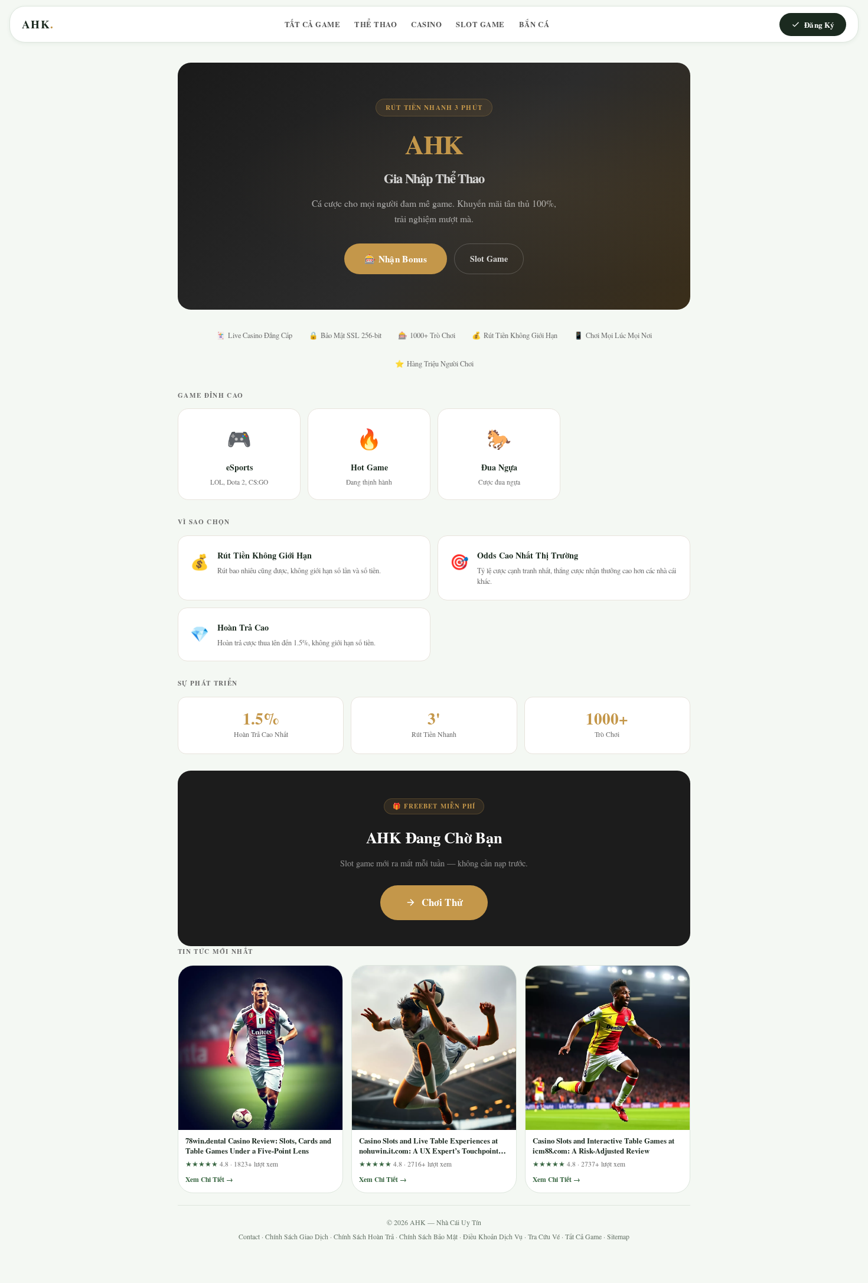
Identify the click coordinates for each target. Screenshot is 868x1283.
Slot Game (480, 24)
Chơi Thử (443, 902)
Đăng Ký (819, 24)
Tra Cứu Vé (544, 1236)
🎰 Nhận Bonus (395, 258)
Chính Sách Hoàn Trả (364, 1236)
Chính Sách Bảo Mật (428, 1236)
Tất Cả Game (313, 24)
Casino (426, 24)
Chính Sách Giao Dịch (296, 1236)
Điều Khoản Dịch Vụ (493, 1236)
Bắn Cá (534, 24)
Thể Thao (375, 24)
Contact (249, 1236)
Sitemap (618, 1236)
